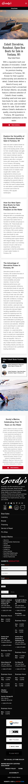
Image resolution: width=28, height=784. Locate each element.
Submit (3, 586)
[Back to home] (6, 3)
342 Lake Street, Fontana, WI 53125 (6, 606)
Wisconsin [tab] (5, 592)
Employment (7, 547)
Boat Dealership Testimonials (12, 542)
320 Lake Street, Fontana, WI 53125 (20, 606)
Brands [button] (3, 521)
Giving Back (7, 545)
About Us (6, 540)
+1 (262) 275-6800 (6, 645)
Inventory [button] (4, 517)
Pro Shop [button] (4, 532)
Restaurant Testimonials (10, 555)
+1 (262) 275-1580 (20, 669)
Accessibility (14, 773)
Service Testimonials (9, 557)
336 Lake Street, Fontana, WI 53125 (20, 643)
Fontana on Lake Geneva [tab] (9, 596)
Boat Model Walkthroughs (11, 553)
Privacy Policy (10, 768)
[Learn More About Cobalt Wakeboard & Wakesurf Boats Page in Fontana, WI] (14, 366)
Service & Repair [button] (7, 528)
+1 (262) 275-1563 (6, 610)
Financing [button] (4, 524)
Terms (20, 768)
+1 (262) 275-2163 (20, 610)
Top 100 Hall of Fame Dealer (14, 759)
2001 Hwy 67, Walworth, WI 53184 (6, 699)
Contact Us (7, 549)
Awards (6, 544)
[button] (26, 3)
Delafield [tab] (21, 596)
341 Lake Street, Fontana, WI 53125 (6, 641)
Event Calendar (8, 551)
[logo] (14, 722)
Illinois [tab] (12, 592)
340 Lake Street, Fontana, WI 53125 (20, 665)
